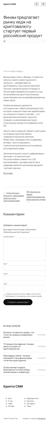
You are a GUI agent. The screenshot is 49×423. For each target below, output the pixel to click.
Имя (5, 264)
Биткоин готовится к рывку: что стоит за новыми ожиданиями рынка (18, 334)
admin (13, 71)
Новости (20, 71)
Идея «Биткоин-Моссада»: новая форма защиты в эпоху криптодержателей (13, 197)
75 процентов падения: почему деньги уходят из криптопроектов (18, 346)
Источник (8, 173)
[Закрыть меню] (43, 4)
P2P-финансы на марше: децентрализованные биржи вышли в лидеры (36, 196)
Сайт (5, 284)
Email (5, 274)
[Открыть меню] (36, 4)
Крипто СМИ (9, 4)
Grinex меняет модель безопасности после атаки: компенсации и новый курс (16, 369)
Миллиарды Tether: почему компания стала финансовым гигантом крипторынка (17, 358)
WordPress (42, 418)
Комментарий (9, 237)
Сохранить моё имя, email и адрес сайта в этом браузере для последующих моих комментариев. (24, 295)
